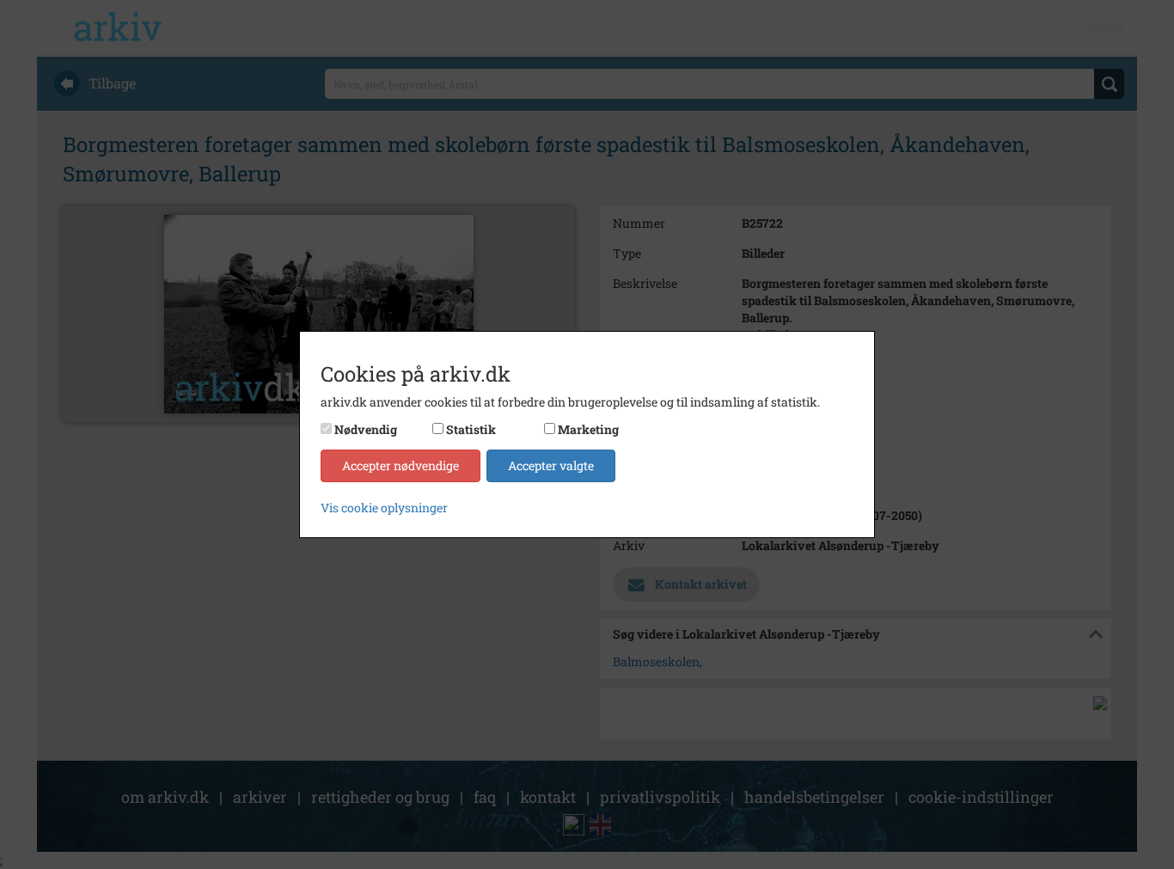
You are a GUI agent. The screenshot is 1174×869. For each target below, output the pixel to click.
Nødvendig (365, 429)
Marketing (588, 429)
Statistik (471, 429)
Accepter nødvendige (400, 465)
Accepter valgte (551, 465)
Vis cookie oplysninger (384, 507)
